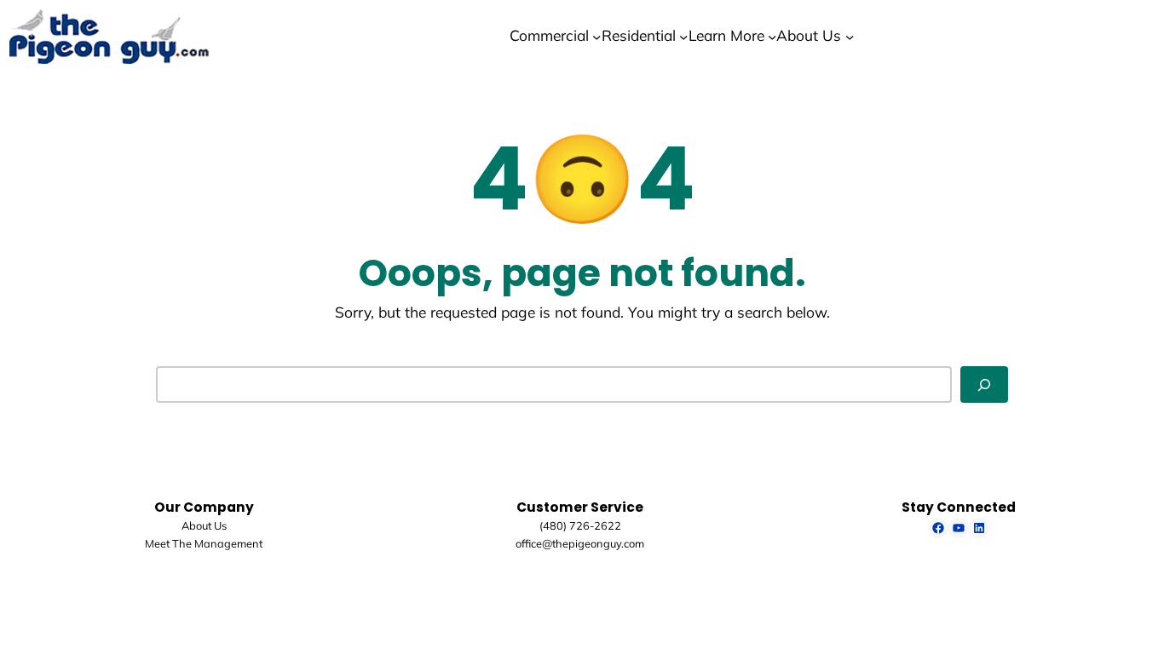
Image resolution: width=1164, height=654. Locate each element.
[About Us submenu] (849, 36)
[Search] (984, 384)
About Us (204, 525)
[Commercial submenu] (596, 36)
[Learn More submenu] (772, 36)
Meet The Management (203, 543)
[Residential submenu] (683, 36)
